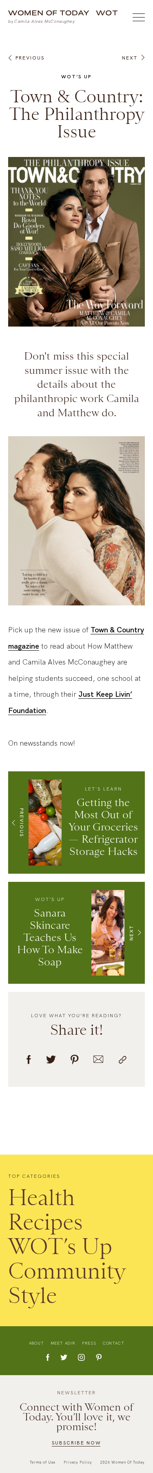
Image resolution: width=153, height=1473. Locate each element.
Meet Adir (63, 1343)
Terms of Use (42, 1462)
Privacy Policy (78, 1462)
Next (129, 58)
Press (89, 1343)
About (36, 1343)
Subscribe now (76, 1443)
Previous (30, 58)
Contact (113, 1343)
